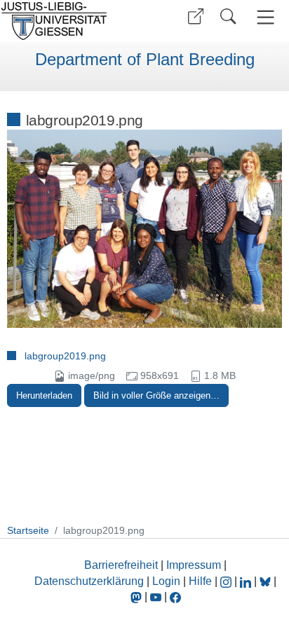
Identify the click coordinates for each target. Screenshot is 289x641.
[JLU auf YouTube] (155, 596)
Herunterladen (44, 395)
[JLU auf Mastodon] (137, 596)
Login (167, 581)
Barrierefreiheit (121, 565)
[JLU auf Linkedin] (247, 581)
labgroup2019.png (65, 355)
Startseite (28, 530)
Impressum (193, 565)
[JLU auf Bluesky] (267, 581)
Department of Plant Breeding (145, 59)
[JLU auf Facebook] (175, 596)
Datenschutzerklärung (89, 581)
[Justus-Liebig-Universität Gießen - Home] (70, 21)
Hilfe (200, 581)
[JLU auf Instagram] (227, 581)
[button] (195, 16)
